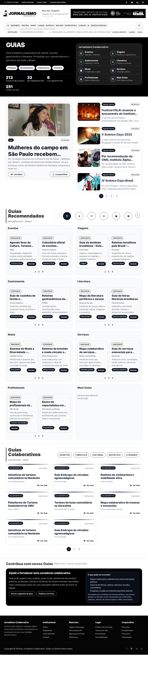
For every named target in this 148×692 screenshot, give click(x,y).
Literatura (122, 60)
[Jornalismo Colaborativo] (20, 13)
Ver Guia (43, 485)
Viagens (121, 52)
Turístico (81, 455)
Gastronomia (91, 60)
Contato (46, 637)
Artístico (115, 455)
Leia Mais (18, 174)
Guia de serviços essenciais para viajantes (122, 352)
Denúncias (73, 637)
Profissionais (91, 77)
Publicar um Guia (46, 593)
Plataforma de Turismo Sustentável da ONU (23, 504)
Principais (12, 68)
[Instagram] (143, 2)
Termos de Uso (101, 630)
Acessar (31, 264)
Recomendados (26, 68)
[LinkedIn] (137, 2)
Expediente (47, 630)
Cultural (97, 455)
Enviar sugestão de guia (22, 593)
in (137, 648)
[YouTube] (132, 2)
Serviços (121, 69)
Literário (131, 455)
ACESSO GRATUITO (119, 32)
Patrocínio (126, 634)
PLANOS (132, 32)
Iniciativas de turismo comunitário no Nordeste (24, 476)
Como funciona (27, 2)
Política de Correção (103, 627)
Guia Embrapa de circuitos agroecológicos (71, 476)
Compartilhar (61, 174)
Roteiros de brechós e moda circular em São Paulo (55, 352)
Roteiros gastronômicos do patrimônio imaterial (55, 299)
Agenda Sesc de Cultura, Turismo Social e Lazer (20, 246)
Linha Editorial (48, 634)
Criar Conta (42, 2)
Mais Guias (122, 77)
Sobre (45, 627)
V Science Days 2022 (117, 134)
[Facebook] (126, 2)
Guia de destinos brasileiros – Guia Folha (90, 246)
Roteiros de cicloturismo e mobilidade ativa (117, 476)
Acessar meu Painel (58, 2)
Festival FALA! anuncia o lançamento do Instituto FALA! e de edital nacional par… (120, 115)
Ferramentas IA (75, 630)
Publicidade (127, 637)
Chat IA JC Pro (12, 2)
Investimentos (127, 630)
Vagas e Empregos (76, 627)
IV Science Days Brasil (117, 180)
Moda (87, 69)
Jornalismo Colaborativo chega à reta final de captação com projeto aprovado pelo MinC (87, 32)
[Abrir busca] (139, 25)
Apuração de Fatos (77, 634)
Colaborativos (43, 68)
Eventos (89, 52)
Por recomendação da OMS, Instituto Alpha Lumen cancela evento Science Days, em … (117, 161)
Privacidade (100, 634)
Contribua (58, 68)
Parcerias (126, 627)
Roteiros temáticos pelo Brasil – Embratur (124, 246)
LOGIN (139, 32)
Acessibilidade (101, 637)
